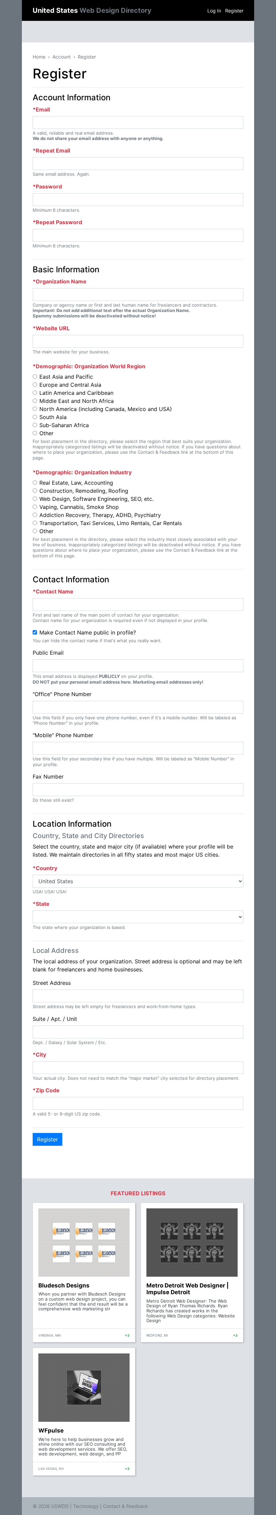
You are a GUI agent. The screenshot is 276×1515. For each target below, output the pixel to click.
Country (46, 868)
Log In (214, 10)
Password (49, 186)
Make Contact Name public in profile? (87, 632)
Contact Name (54, 591)
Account (62, 57)
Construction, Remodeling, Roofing (83, 490)
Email (43, 109)
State (42, 903)
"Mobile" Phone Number (63, 735)
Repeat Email (53, 150)
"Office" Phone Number (62, 694)
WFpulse (51, 1430)
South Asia (53, 417)
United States (92, 10)
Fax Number (48, 776)
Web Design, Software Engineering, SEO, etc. (96, 498)
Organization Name (61, 281)
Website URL (53, 328)
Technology (86, 1506)
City (41, 1054)
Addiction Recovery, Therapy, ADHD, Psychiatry (100, 515)
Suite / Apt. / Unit (55, 1018)
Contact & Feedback (125, 1506)
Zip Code (48, 1090)
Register (234, 10)
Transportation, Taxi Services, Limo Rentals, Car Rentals (110, 523)
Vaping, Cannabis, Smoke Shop (79, 507)
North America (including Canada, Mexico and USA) (105, 409)
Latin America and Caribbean (76, 392)
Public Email (48, 652)
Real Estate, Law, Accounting (76, 482)
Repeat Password (59, 222)
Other (46, 433)
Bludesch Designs (64, 1285)
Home (39, 57)
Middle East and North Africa (76, 401)
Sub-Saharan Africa (64, 425)
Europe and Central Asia (70, 384)
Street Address (52, 982)
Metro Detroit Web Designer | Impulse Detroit (187, 1289)
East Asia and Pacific (66, 376)
